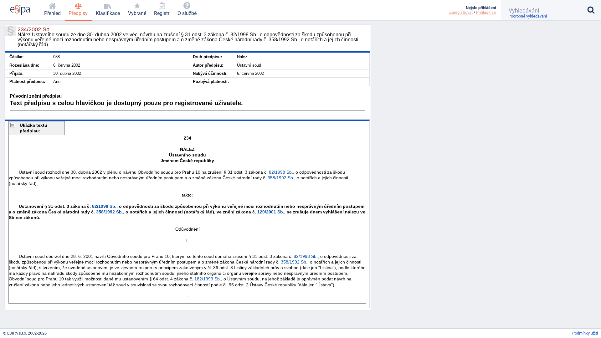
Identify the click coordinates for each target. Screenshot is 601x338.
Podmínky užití (585, 333)
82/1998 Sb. (281, 172)
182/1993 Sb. (207, 278)
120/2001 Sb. (270, 211)
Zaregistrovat (461, 12)
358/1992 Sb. (281, 177)
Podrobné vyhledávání (527, 16)
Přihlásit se (486, 12)
